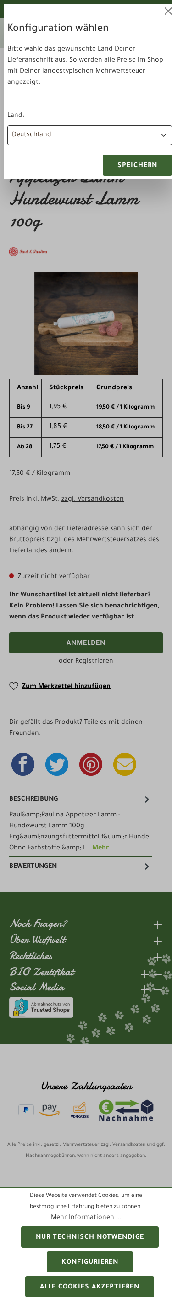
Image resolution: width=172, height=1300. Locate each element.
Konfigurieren (89, 1262)
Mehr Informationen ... (86, 1218)
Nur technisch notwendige (90, 1238)
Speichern (137, 166)
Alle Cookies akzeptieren (89, 1287)
